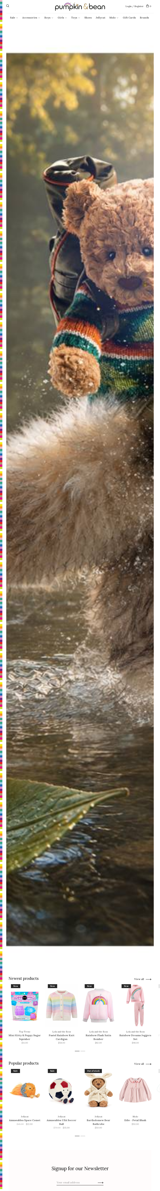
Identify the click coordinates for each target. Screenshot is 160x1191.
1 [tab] (78, 1051)
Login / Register (134, 6)
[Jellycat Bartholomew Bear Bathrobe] (98, 1090)
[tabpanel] (24, 1016)
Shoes (88, 17)
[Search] (8, 6)
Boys (47, 17)
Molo (112, 17)
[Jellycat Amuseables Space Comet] (25, 1090)
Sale (12, 17)
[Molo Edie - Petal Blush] (135, 1090)
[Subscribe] (99, 1182)
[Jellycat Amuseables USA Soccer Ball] (61, 1090)
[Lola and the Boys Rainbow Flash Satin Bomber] (98, 1005)
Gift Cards (129, 17)
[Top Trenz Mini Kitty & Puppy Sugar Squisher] (25, 1005)
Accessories (29, 17)
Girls (61, 17)
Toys (74, 17)
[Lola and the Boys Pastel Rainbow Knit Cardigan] (61, 1005)
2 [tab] (83, 1051)
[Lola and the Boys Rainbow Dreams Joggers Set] (135, 1005)
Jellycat (100, 17)
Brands (144, 17)
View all (139, 979)
